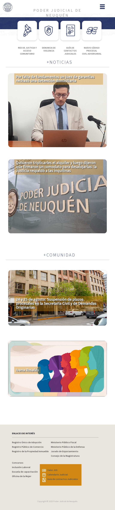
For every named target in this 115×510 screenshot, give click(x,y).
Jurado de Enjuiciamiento (64, 451)
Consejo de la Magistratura (65, 456)
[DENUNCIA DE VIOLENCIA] (49, 30)
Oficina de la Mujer (21, 476)
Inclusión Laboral (21, 467)
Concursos (17, 462)
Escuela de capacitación (25, 471)
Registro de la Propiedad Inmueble (30, 451)
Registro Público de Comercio (28, 447)
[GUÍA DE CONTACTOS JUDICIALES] (70, 30)
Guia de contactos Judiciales (62, 479)
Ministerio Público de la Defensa (68, 447)
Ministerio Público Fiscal (63, 442)
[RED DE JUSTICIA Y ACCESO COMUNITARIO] (27, 30)
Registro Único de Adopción (26, 442)
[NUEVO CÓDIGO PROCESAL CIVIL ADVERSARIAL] (92, 30)
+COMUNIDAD (59, 255)
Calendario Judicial (57, 474)
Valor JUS (52, 470)
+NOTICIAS (59, 62)
